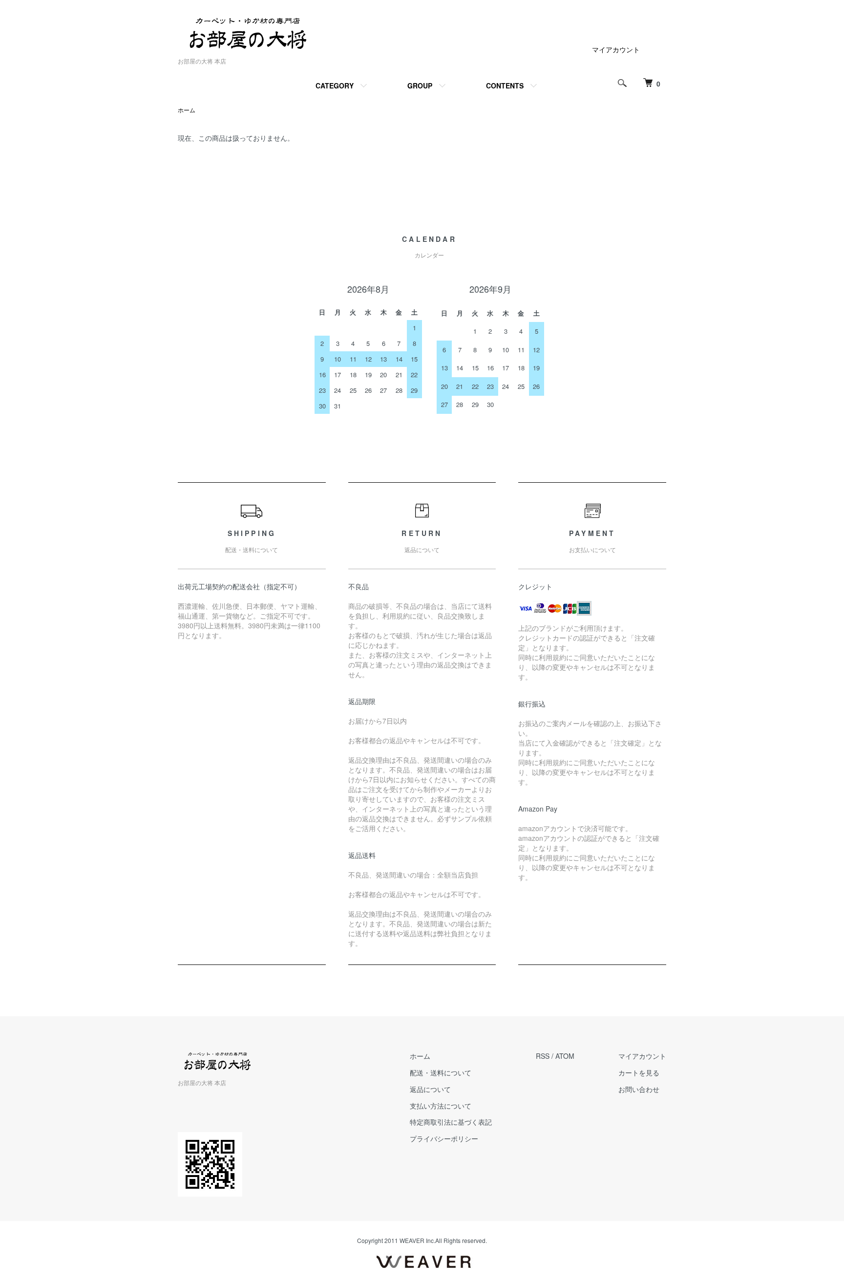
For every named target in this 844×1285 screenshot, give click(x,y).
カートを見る (638, 1072)
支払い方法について (440, 1106)
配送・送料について (440, 1072)
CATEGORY (335, 85)
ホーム (186, 110)
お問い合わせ (638, 1089)
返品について (430, 1089)
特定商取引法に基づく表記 (451, 1122)
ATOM (564, 1056)
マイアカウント (616, 49)
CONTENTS (505, 85)
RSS (542, 1056)
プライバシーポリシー (444, 1138)
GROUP (419, 85)
